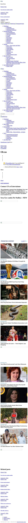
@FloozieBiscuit (9, 163)
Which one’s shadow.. (4, 496)
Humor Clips (3, 6)
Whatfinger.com (21, 521)
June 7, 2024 (3, 147)
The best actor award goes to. (6, 503)
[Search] (1, 115)
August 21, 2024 (4, 12)
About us (5, 519)
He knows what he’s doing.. (5, 489)
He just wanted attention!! (5, 16)
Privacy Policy (6, 518)
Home (2, 142)
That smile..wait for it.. (5, 510)
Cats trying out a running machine (7, 9)
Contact (5, 517)
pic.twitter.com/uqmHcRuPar (13, 164)
